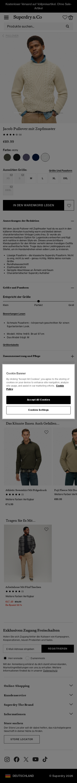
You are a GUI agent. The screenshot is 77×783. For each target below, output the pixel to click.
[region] (38, 391)
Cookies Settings (38, 410)
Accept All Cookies (38, 399)
